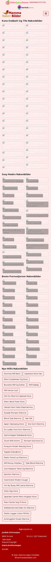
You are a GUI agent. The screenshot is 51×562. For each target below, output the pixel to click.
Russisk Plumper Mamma (15, 413)
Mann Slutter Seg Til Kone (15, 502)
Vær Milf (28, 418)
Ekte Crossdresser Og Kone (16, 379)
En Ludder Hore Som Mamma (17, 429)
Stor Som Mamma (36, 424)
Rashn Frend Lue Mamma (15, 457)
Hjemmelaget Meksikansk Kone (18, 435)
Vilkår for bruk (7, 536)
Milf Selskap (34, 385)
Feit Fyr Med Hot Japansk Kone (17, 396)
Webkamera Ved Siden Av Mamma (19, 508)
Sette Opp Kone (11, 491)
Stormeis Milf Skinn (12, 374)
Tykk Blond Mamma (34, 463)
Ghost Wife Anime (12, 441)
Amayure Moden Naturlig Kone (17, 446)
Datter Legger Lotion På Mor (16, 513)
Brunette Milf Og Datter (14, 385)
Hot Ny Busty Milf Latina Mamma (18, 485)
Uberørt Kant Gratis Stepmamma (18, 407)
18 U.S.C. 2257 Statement (36, 536)
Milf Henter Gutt (11, 390)
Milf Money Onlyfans (13, 463)
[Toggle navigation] (46, 13)
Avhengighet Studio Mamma (16, 519)
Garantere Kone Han (33, 374)
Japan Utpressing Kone (14, 424)
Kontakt (5, 549)
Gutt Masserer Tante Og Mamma (18, 469)
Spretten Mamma (11, 474)
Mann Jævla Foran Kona (14, 402)
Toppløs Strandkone (12, 452)
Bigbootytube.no (25, 529)
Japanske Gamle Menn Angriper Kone (20, 497)
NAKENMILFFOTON (37, 2)
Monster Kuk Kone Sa (33, 441)
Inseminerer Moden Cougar (16, 480)
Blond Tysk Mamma (12, 418)
